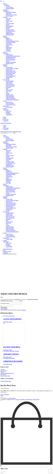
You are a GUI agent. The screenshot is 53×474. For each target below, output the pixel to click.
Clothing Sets (9, 32)
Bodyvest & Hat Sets (10, 59)
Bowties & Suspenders (11, 62)
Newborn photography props (12, 41)
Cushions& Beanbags (6, 10)
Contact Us (5, 120)
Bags (7, 88)
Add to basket (4, 307)
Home (4, 117)
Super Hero (8, 91)
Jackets (7, 28)
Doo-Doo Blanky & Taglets (12, 68)
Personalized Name (5, 303)
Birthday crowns (9, 63)
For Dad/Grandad (10, 29)
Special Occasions (7, 251)
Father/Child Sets (10, 34)
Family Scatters (9, 16)
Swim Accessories (10, 103)
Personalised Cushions (11, 12)
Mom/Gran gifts (9, 94)
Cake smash (8, 43)
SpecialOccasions (5, 36)
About (4, 118)
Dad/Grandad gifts (10, 96)
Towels (4, 101)
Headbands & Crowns (11, 57)
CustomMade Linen (6, 109)
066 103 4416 (4, 370)
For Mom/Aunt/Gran (10, 31)
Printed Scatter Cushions (11, 14)
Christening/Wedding (10, 42)
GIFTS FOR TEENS (10, 98)
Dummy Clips (9, 69)
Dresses (7, 24)
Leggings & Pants (10, 23)
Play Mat (8, 6)
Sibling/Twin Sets (10, 33)
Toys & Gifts (6, 79)
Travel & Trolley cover (11, 72)
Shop (4, 250)
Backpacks (8, 87)
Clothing (5, 17)
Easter (7, 46)
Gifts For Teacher (10, 97)
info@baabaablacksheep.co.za (7, 373)
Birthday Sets (9, 39)
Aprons (7, 93)
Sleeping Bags (9, 77)
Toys (7, 92)
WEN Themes (12, 398)
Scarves (7, 61)
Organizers (8, 113)
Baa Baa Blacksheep (7, 249)
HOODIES (8, 27)
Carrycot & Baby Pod (11, 76)
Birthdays (8, 38)
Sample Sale (6, 106)
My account (5, 119)
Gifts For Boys (9, 83)
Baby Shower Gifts (10, 84)
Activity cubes (9, 67)
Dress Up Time (9, 89)
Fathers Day (8, 48)
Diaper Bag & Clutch (10, 71)
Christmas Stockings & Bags (12, 99)
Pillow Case (8, 111)
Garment (3, 300)
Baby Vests (8, 18)
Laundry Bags (9, 114)
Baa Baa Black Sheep (5, 375)
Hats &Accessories (5, 53)
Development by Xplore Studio (32, 399)
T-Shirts (8, 19)
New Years (8, 51)
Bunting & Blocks (10, 8)
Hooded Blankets (10, 81)
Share (2, 395)
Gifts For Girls (9, 82)
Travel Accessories (10, 86)
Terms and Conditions (20, 399)
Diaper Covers (9, 21)
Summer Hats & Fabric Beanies (13, 56)
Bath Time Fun (9, 102)
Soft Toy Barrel (9, 7)
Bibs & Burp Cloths (10, 73)
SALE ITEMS (9, 107)
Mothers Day (9, 47)
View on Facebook (5, 394)
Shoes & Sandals (9, 26)
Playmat (8, 78)
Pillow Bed (8, 13)
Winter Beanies (9, 54)
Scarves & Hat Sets (10, 58)
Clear (21, 300)
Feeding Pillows (9, 74)
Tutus (7, 22)
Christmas (8, 49)
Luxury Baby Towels (10, 104)
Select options (9, 321)
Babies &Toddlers (5, 65)
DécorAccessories (5, 4)
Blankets (8, 112)
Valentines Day (9, 44)
